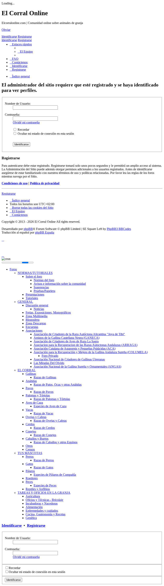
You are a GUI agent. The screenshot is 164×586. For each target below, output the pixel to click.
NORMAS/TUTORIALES (35, 273)
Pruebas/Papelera (44, 291)
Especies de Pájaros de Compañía (55, 474)
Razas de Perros (44, 460)
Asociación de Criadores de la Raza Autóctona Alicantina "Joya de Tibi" (79, 334)
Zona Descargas (36, 323)
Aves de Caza (34, 402)
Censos (30, 449)
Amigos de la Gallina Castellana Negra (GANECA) (66, 337)
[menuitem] (25, 51)
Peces (29, 482)
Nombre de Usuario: (18, 103)
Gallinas (31, 373)
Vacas (29, 409)
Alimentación (34, 507)
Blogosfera (32, 319)
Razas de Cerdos (44, 427)
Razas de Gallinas (45, 377)
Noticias (39, 309)
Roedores (32, 478)
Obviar (6, 29)
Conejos (31, 431)
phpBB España (44, 232)
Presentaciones (35, 294)
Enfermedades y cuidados (42, 510)
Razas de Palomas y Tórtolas (52, 399)
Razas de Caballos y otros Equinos (55, 442)
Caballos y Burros (37, 438)
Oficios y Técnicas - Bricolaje (44, 500)
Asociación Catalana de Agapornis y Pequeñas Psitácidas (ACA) (74, 348)
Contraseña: (12, 114)
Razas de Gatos (43, 467)
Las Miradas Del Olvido (49, 363)
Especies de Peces (45, 485)
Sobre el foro (34, 276)
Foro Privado (50, 355)
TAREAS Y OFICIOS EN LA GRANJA (44, 492)
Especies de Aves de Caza (50, 406)
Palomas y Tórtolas (38, 395)
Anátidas (31, 381)
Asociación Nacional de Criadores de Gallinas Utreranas (69, 359)
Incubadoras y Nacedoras (42, 503)
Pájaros (30, 471)
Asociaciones (34, 330)
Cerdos (30, 424)
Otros (29, 446)
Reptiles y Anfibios (38, 489)
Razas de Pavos (43, 391)
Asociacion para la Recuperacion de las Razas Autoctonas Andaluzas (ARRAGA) (85, 345)
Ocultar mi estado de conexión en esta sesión (45, 133)
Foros (13, 269)
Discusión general (37, 305)
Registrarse (25, 36)
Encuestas (32, 327)
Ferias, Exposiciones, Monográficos (48, 312)
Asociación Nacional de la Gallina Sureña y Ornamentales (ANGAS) (77, 366)
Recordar (23, 129)
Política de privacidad (44, 183)
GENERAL (25, 301)
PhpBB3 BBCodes (119, 229)
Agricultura (33, 496)
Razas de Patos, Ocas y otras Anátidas (58, 384)
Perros (30, 456)
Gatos (29, 464)
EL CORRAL (27, 370)
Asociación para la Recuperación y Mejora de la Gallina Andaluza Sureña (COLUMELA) (91, 352)
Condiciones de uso (15, 183)
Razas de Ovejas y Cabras (50, 420)
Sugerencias (41, 287)
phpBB (28, 229)
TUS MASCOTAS (30, 453)
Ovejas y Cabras (36, 417)
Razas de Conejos (45, 435)
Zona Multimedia (36, 316)
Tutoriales (32, 298)
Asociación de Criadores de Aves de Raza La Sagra (66, 341)
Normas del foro (44, 280)
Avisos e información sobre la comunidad (60, 283)
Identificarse (9, 36)
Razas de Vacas (43, 413)
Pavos (29, 388)
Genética (31, 518)
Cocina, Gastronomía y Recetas (45, 514)
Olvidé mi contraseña (26, 122)
